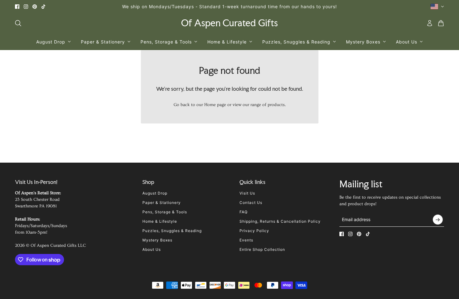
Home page (215, 104)
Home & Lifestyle (159, 221)
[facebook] (17, 6)
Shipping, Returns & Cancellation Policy (280, 221)
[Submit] (438, 220)
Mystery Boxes (157, 240)
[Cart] (441, 23)
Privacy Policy (254, 230)
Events (246, 240)
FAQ (243, 212)
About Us (151, 249)
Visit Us (247, 193)
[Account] (430, 23)
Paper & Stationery (161, 202)
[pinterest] (34, 6)
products (276, 104)
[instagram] (25, 6)
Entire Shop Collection (262, 249)
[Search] (18, 23)
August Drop (154, 193)
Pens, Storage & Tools (164, 212)
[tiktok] (43, 6)
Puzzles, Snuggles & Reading (172, 230)
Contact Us (250, 202)
